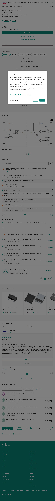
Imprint (29, 95)
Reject (35, 100)
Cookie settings (14, 100)
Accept (42, 100)
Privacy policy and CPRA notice (17, 95)
